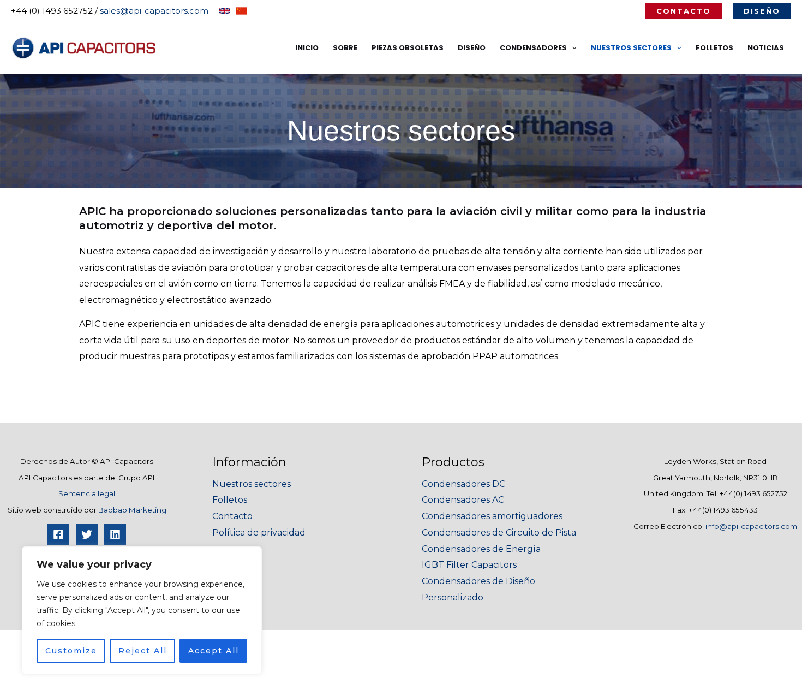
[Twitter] (87, 534)
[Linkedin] (115, 534)
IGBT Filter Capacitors (469, 565)
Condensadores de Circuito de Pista (499, 532)
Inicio (307, 48)
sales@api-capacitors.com (154, 10)
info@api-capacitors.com (751, 526)
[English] (224, 10)
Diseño (472, 48)
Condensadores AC (463, 500)
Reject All (142, 651)
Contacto (232, 516)
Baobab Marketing (132, 509)
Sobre (345, 48)
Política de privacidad (259, 532)
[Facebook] (58, 534)
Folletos (714, 48)
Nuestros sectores (251, 484)
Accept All (213, 651)
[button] (683, 11)
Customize (71, 651)
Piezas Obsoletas (408, 48)
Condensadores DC (463, 484)
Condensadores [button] (533, 48)
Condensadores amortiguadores (492, 516)
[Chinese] (241, 10)
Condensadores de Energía (481, 549)
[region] (142, 610)
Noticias (765, 48)
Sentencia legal (86, 493)
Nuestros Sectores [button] (631, 48)
